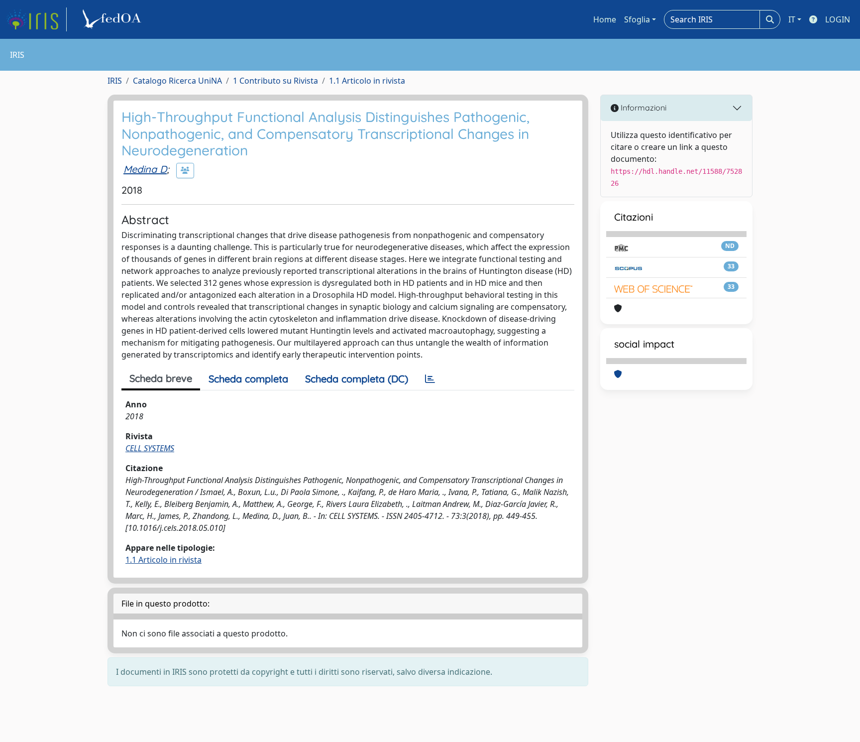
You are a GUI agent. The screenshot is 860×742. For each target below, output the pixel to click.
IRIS (115, 80)
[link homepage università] (113, 19)
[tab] (430, 379)
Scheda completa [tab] (248, 378)
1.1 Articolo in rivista (367, 80)
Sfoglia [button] (637, 19)
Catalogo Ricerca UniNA (177, 80)
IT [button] (791, 19)
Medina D (145, 169)
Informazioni (642, 108)
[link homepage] (36, 19)
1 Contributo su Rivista (275, 80)
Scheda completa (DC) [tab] (356, 378)
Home (604, 19)
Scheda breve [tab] (160, 378)
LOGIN (837, 19)
